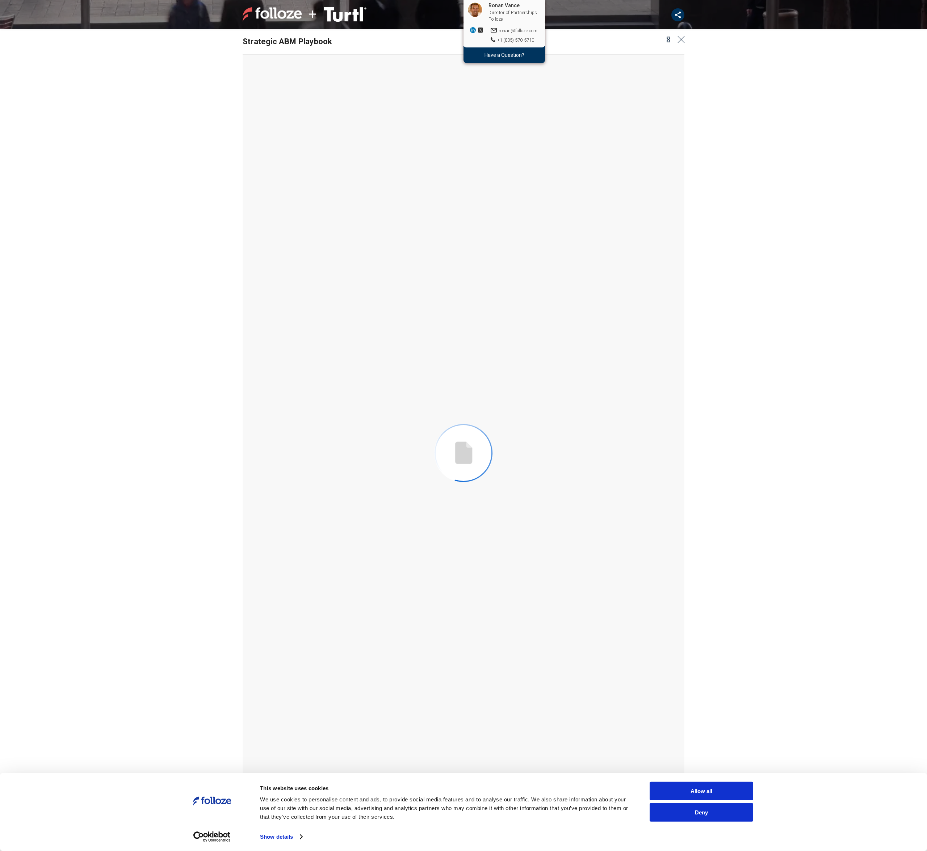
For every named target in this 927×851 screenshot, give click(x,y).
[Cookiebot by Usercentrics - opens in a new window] (212, 836)
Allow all (701, 791)
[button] (666, 39)
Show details (276, 837)
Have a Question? (504, 55)
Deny (701, 812)
